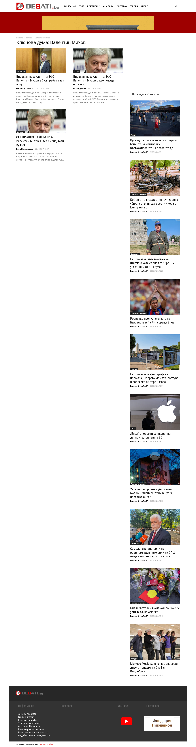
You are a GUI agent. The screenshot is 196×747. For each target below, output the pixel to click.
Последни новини (138, 194)
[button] (176, 6)
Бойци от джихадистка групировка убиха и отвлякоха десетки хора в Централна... (154, 203)
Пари (133, 135)
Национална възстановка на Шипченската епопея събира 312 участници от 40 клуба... (152, 263)
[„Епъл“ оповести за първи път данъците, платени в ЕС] (155, 412)
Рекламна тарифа (27, 720)
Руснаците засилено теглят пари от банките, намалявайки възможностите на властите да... (154, 144)
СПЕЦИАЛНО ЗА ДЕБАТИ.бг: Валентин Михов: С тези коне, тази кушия (40, 141)
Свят (81, 6)
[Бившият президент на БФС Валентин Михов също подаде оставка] (98, 60)
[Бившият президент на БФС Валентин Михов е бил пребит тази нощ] (41, 60)
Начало (19, 37)
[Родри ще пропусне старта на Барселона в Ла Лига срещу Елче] (155, 297)
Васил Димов (79, 88)
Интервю (122, 6)
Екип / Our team (26, 716)
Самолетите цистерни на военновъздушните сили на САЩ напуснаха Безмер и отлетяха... (152, 552)
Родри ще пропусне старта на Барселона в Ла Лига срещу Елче (152, 320)
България (70, 6)
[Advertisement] (155, 60)
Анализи (108, 6)
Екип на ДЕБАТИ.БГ (25, 88)
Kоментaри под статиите (31, 729)
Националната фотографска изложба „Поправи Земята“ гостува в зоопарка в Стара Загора (154, 378)
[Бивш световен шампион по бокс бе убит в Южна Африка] (155, 586)
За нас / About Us (27, 713)
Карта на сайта (46, 744)
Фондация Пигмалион (29, 726)
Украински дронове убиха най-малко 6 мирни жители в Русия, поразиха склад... (151, 493)
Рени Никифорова (24, 149)
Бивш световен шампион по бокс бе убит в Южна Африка (155, 610)
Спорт (144, 6)
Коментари (93, 6)
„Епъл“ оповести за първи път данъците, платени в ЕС (150, 435)
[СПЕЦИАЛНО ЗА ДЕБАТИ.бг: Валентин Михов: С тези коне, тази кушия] (41, 121)
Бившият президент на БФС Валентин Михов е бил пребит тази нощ (40, 80)
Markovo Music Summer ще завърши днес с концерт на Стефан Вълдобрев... (154, 667)
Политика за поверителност (33, 732)
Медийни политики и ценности (34, 735)
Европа (134, 6)
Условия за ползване (29, 723)
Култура (134, 369)
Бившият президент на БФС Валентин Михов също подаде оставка (93, 80)
